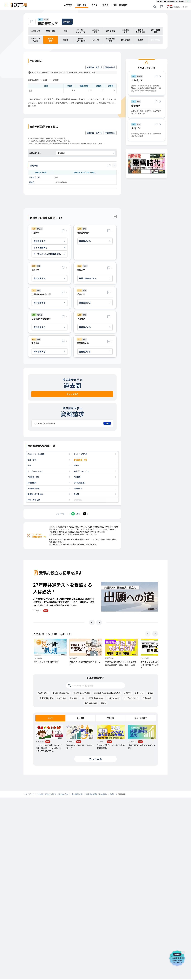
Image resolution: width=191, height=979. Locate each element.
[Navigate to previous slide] (92, 622)
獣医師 (31, 182)
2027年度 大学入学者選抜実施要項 (107, 693)
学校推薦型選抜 (79, 482)
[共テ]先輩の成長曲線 (82, 693)
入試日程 (77, 477)
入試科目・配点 (33, 477)
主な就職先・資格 (80, 460)
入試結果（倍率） (34, 488)
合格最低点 (78, 488)
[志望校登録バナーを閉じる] (183, 952)
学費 (29, 465)
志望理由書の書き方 (96, 698)
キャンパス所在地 (80, 454)
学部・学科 (32, 460)
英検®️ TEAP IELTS (81, 471)
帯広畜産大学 (48, 23)
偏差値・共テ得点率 (35, 494)
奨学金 (76, 465)
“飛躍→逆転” (43, 693)
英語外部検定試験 (46, 698)
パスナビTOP (28, 794)
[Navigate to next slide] (99, 622)
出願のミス (139, 693)
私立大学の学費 (91, 703)
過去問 (76, 494)
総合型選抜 (32, 482)
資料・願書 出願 (34, 500)
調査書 (103, 703)
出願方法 (127, 693)
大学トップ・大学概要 (36, 454)
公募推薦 (73, 698)
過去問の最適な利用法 (61, 693)
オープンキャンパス (35, 471)
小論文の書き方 (114, 698)
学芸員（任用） (35, 177)
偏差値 (150, 693)
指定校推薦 (61, 698)
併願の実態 (147, 698)
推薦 (82, 698)
